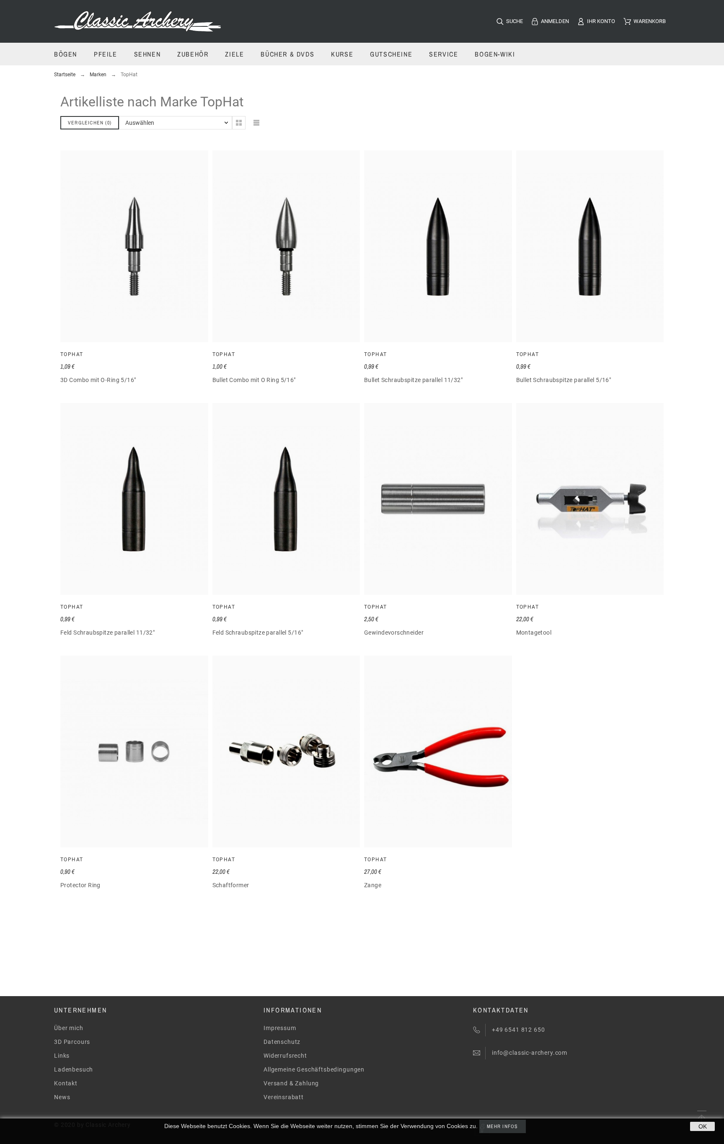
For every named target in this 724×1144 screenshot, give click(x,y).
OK (702, 1126)
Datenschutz (282, 1041)
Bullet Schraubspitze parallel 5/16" (563, 380)
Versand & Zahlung (291, 1083)
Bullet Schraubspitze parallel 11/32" (413, 380)
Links (62, 1055)
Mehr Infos (502, 1126)
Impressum (280, 1028)
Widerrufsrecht (285, 1055)
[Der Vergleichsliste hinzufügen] (146, 246)
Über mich (68, 1028)
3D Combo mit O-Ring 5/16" (98, 380)
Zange (372, 885)
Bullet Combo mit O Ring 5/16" (254, 380)
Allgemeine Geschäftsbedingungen (314, 1069)
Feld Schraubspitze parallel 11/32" (107, 632)
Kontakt (66, 1083)
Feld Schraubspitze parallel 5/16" (257, 632)
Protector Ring (80, 885)
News (62, 1097)
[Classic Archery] (138, 21)
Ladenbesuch (73, 1069)
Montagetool (534, 632)
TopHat (71, 354)
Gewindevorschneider (394, 632)
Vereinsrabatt (284, 1097)
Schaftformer (230, 885)
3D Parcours (72, 1041)
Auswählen (139, 122)
